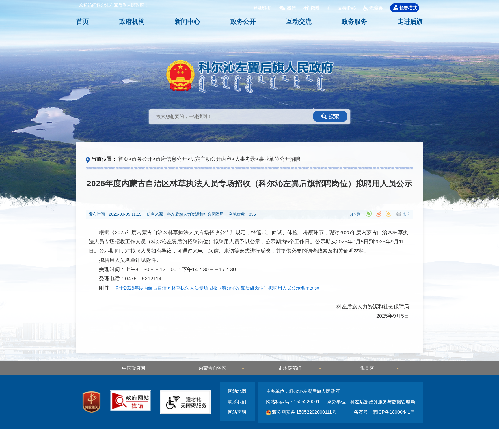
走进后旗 (410, 21)
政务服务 (354, 21)
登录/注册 (262, 7)
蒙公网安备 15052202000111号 (303, 412)
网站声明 (237, 412)
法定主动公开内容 (211, 159)
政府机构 (132, 21)
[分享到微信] (369, 213)
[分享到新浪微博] (378, 213)
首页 (82, 21)
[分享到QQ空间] (388, 213)
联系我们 (237, 401)
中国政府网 (133, 368)
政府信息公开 (171, 159)
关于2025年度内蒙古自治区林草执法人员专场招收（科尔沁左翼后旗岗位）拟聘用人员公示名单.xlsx (217, 288)
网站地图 (237, 391)
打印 (406, 214)
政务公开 (243, 21)
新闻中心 (187, 21)
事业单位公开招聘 (279, 159)
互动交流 (299, 21)
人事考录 (245, 159)
